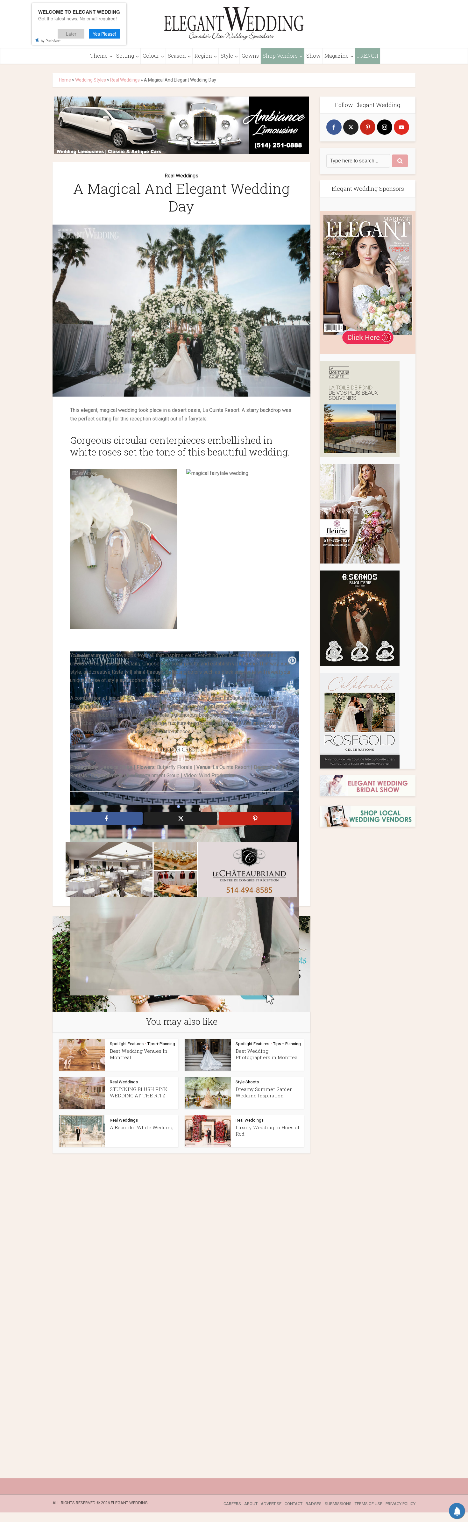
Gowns (250, 55)
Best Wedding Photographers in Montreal (267, 1054)
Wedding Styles (90, 80)
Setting (125, 55)
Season (177, 55)
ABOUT (251, 1503)
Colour (151, 55)
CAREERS (232, 1503)
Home (65, 80)
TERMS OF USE (368, 1503)
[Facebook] (334, 127)
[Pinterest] (367, 127)
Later (71, 34)
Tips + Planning (161, 1043)
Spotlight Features (127, 1043)
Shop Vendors (280, 55)
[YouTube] (401, 127)
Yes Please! (104, 34)
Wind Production (217, 775)
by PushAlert (50, 40)
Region (203, 55)
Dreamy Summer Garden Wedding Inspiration (264, 1092)
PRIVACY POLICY (400, 1503)
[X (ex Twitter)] (350, 127)
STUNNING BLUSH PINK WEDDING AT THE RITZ (138, 1092)
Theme (99, 55)
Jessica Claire (116, 767)
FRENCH (367, 55)
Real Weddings (125, 80)
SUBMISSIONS (338, 1503)
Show (313, 55)
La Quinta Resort (231, 767)
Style (227, 55)
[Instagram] (384, 127)
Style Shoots (247, 1082)
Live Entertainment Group (152, 775)
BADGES (314, 1503)
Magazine (336, 55)
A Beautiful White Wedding (142, 1127)
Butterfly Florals (174, 767)
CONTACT (293, 1503)
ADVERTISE (271, 1503)
